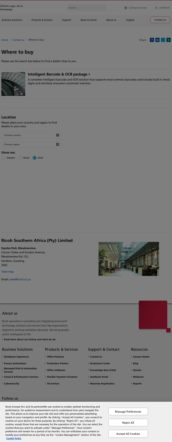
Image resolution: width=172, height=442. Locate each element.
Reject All (128, 422)
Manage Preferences (128, 411)
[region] (86, 422)
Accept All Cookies (128, 433)
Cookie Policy (13, 438)
